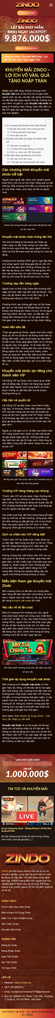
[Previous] (2, 819)
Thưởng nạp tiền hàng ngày (23, 132)
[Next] (52, 819)
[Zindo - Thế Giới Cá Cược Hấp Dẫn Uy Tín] (28, 5)
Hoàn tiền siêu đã (18, 135)
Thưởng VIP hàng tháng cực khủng (27, 149)
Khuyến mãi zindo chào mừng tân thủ (27, 129)
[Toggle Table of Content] (47, 121)
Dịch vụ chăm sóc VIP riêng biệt (26, 152)
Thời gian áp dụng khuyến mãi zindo (28, 162)
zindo (17, 56)
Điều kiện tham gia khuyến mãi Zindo (23, 155)
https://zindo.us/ (22, 982)
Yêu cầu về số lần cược (21, 159)
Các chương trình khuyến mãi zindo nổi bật (25, 125)
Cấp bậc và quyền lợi (20, 145)
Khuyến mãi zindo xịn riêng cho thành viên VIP (26, 140)
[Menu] (51, 5)
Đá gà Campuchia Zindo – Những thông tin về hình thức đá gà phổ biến (26, 829)
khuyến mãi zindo (21, 600)
